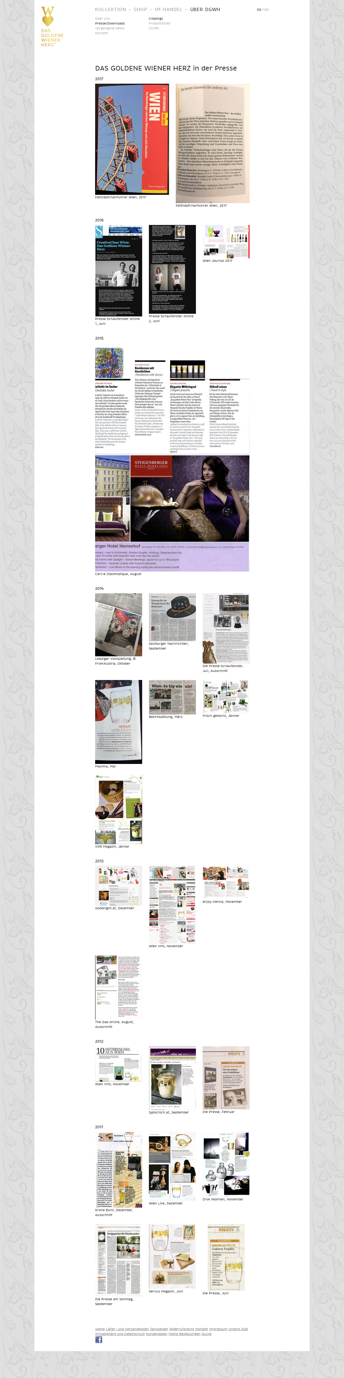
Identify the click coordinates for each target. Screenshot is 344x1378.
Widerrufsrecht (181, 1329)
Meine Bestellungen (184, 1333)
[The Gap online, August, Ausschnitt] (118, 1017)
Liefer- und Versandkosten (127, 1329)
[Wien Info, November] (172, 941)
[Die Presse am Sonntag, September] (118, 1294)
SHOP (140, 9)
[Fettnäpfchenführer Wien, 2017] (132, 192)
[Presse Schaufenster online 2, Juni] (172, 311)
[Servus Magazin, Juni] (172, 1286)
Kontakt (101, 33)
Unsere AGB (238, 1329)
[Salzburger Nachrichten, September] (172, 638)
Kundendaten (156, 1333)
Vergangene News (109, 28)
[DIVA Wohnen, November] (226, 1194)
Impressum (218, 1329)
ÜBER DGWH (205, 9)
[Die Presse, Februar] (226, 1107)
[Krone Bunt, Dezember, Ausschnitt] (118, 1205)
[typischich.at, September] (172, 1107)
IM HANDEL (169, 9)
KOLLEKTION (110, 9)
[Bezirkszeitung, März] (172, 712)
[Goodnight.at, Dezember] (118, 903)
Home (100, 1329)
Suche (207, 1333)
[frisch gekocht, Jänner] (226, 711)
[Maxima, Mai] (118, 761)
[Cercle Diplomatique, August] (172, 569)
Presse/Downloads (110, 23)
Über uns (102, 18)
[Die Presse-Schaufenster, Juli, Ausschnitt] (226, 661)
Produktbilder (160, 23)
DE (259, 9)
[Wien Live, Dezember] (172, 1198)
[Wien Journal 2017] (226, 256)
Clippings (156, 18)
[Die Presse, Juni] (226, 1288)
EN (266, 9)
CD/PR (154, 28)
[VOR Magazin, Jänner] (118, 841)
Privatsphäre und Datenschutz (120, 1333)
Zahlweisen (159, 1329)
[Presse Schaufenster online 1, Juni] (118, 314)
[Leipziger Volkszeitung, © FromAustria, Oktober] (118, 653)
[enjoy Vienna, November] (226, 896)
